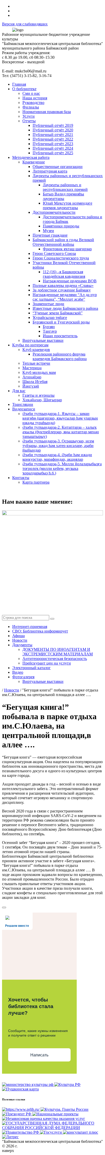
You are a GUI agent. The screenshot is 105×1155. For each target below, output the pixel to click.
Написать (39, 1055)
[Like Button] (4, 907)
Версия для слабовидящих (25, 24)
